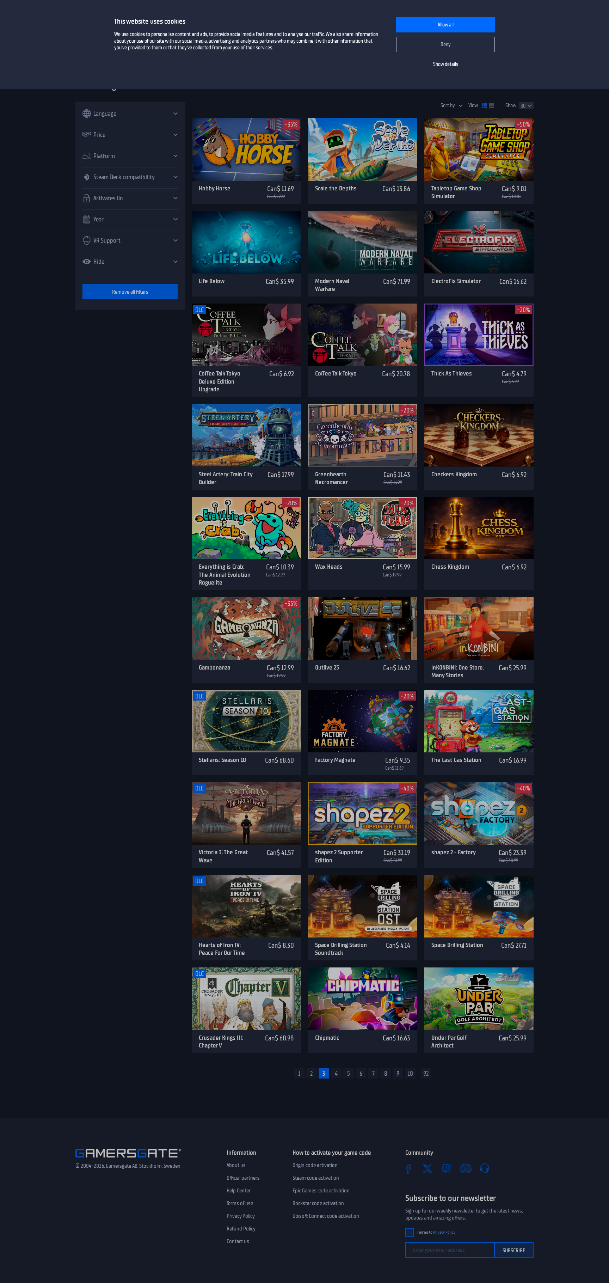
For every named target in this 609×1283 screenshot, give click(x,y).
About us (236, 1165)
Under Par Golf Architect (448, 1042)
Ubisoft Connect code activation (326, 1216)
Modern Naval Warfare (332, 285)
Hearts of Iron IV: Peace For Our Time (222, 949)
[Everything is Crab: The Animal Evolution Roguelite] (246, 528)
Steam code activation (316, 1177)
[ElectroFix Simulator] (479, 242)
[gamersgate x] (427, 1168)
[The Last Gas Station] (479, 721)
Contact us (238, 1241)
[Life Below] (246, 242)
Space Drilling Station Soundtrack (341, 949)
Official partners (243, 1177)
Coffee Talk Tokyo (336, 373)
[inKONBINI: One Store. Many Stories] (479, 628)
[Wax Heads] (362, 528)
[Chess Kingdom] (479, 528)
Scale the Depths (336, 188)
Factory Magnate (335, 760)
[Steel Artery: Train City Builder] (246, 435)
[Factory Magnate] (362, 721)
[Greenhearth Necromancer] (362, 435)
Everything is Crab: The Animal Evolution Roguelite (225, 574)
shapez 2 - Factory (453, 852)
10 (410, 1073)
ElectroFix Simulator (456, 281)
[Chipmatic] (362, 998)
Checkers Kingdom (454, 474)
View (473, 105)
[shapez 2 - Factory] (479, 813)
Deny (446, 44)
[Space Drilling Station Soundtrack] (362, 906)
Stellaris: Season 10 (222, 760)
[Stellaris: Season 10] (246, 721)
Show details (445, 64)
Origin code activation (315, 1165)
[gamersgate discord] (465, 1168)
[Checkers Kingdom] (479, 435)
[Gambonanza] (246, 628)
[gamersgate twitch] (446, 1168)
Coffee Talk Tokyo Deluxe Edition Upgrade (219, 381)
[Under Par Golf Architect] (479, 998)
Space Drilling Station (457, 945)
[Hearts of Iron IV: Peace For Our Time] (246, 906)
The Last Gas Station (456, 760)
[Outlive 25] (362, 628)
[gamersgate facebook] (408, 1168)
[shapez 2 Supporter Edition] (362, 813)
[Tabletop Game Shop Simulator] (479, 149)
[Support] (484, 1168)
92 (426, 1073)
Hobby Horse (214, 188)
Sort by (448, 105)
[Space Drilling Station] (479, 906)
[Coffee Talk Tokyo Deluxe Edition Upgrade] (246, 335)
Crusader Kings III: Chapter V (221, 1042)
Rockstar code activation (318, 1203)
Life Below (211, 281)
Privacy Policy (241, 1216)
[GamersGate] (128, 1158)
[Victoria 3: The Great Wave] (246, 813)
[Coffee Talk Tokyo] (362, 335)
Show (510, 105)
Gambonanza (214, 667)
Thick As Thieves (451, 373)
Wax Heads (329, 566)
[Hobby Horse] (246, 149)
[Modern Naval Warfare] (362, 242)
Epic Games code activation (321, 1190)
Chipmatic (327, 1037)
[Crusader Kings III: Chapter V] (246, 998)
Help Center (239, 1190)
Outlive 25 (327, 667)
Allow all (446, 25)
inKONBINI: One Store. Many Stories (457, 671)
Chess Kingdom (450, 566)
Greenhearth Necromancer (331, 478)
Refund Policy (241, 1228)
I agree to (436, 1232)
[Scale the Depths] (362, 149)
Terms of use (240, 1203)
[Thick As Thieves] (479, 335)
